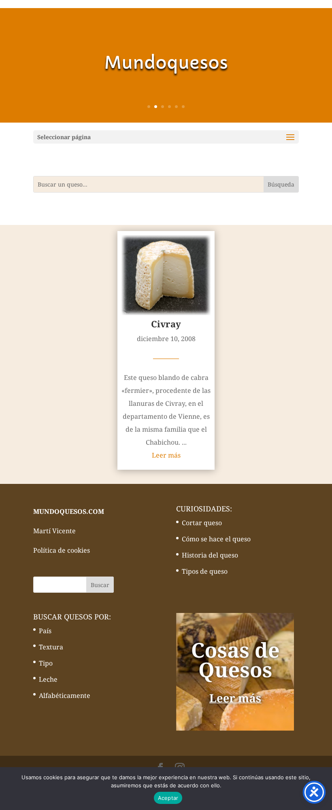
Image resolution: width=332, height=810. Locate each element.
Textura (51, 646)
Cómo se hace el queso (216, 538)
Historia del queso (210, 555)
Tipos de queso (205, 571)
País (45, 630)
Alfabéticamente (64, 695)
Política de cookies (61, 550)
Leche (48, 679)
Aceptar (168, 798)
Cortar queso (202, 522)
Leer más (166, 455)
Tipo (46, 663)
